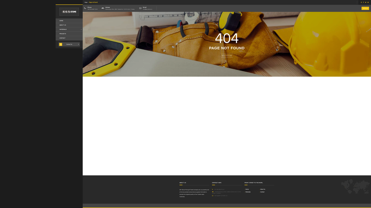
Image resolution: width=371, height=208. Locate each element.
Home (61, 20)
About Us (63, 25)
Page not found (93, 2)
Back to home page (227, 55)
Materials (63, 29)
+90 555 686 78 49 (92, 9)
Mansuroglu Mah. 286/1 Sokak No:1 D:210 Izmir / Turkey (120, 9)
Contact (62, 38)
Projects (63, 33)
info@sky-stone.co (147, 9)
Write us (365, 8)
